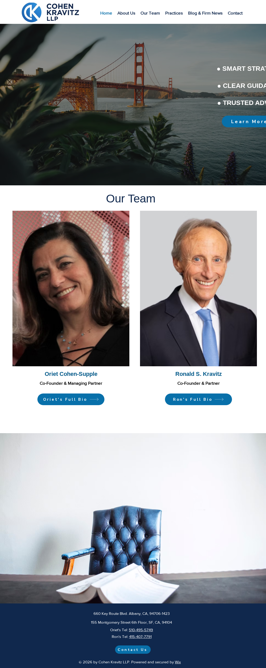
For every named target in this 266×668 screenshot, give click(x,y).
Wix (178, 662)
